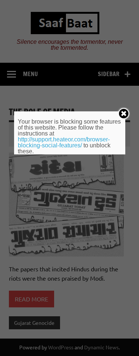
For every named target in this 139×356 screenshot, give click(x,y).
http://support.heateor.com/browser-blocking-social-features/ (64, 142)
